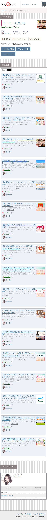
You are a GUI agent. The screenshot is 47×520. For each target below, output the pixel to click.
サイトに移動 (8, 49)
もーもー (7, 33)
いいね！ (7, 84)
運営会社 (42, 514)
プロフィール (8, 54)
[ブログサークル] (8, 4)
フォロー (8, 488)
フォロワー (23, 488)
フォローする (23, 49)
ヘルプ (35, 514)
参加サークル (38, 488)
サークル (21, 514)
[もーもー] (4, 87)
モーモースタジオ (14, 23)
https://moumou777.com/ (10, 27)
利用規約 (28, 514)
